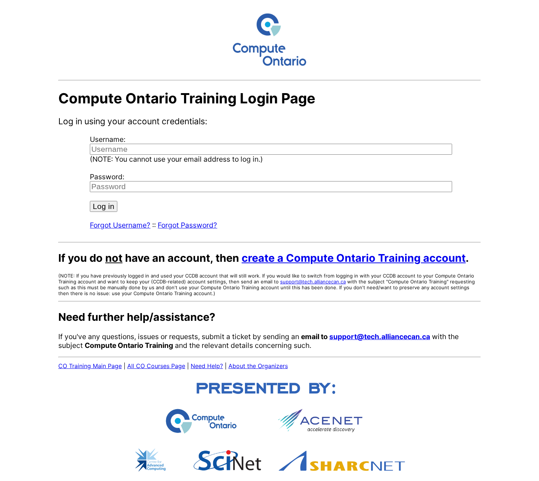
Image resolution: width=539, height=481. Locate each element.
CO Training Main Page (90, 366)
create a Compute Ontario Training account (354, 257)
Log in (103, 206)
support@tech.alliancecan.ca (313, 281)
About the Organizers (258, 366)
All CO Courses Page (156, 366)
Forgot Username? (120, 225)
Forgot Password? (187, 225)
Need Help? (207, 366)
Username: (107, 139)
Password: (107, 176)
